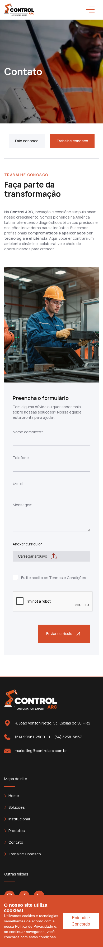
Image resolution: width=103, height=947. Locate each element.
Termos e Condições (67, 577)
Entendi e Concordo (81, 920)
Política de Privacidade (34, 926)
